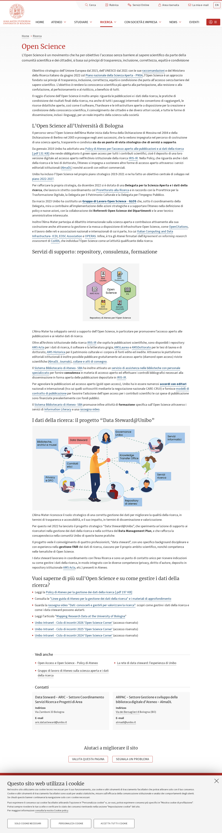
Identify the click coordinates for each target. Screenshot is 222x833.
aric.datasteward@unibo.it (51, 722)
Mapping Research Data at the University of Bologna (90, 616)
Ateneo (56, 22)
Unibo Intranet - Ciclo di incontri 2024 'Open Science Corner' (73, 635)
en (217, 5)
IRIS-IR (133, 158)
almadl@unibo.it (126, 722)
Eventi (194, 22)
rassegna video (90, 409)
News (173, 22)
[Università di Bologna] (17, 14)
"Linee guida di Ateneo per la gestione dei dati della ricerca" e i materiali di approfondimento (110, 599)
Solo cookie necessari (28, 823)
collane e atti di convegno (90, 361)
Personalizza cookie (71, 823)
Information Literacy (57, 409)
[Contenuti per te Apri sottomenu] (213, 22)
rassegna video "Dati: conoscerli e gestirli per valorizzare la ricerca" (91, 605)
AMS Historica (56, 352)
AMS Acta (38, 347)
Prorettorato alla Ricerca (112, 190)
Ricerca (106, 22)
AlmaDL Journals (60, 361)
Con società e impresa (140, 22)
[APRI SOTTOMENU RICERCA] (114, 22)
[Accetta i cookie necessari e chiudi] (216, 781)
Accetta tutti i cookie (114, 823)
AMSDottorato (141, 347)
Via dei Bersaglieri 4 (128, 712)
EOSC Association (70, 236)
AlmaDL (66, 168)
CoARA (55, 241)
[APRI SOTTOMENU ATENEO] (64, 22)
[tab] (216, 5)
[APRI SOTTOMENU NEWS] (179, 22)
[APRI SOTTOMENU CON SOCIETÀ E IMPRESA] (159, 22)
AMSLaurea (121, 347)
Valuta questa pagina (88, 759)
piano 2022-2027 (43, 179)
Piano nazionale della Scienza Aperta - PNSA (114, 75)
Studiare (81, 22)
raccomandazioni (153, 70)
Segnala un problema (132, 759)
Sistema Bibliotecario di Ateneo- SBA (58, 368)
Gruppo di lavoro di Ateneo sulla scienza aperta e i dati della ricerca (73, 673)
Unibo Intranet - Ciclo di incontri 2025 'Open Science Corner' (73, 629)
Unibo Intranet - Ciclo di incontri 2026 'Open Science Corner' (73, 623)
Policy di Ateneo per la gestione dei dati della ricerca (89, 592)
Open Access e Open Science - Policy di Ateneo (68, 663)
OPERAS (90, 236)
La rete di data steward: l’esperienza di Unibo (146, 663)
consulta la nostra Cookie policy (51, 810)
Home (40, 22)
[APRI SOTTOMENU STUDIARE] (90, 22)
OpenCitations (178, 227)
